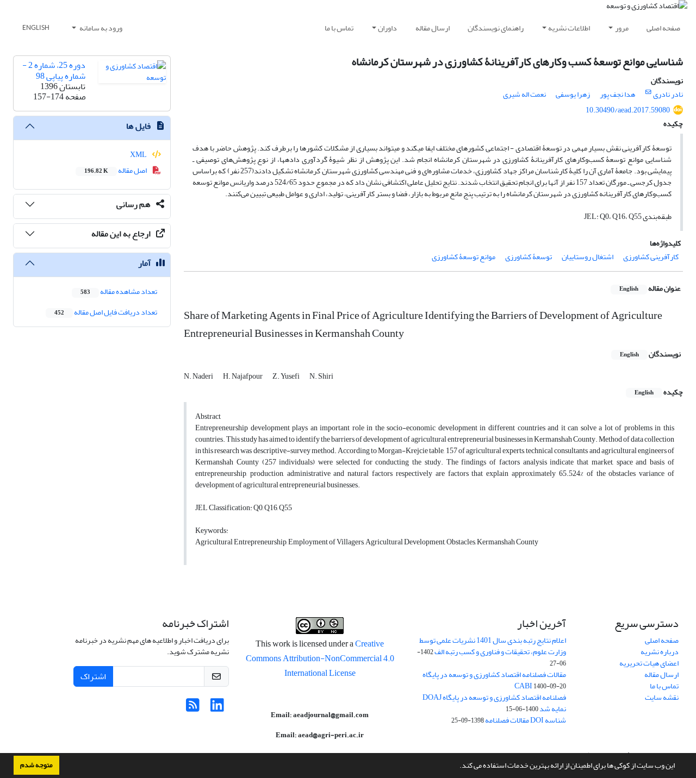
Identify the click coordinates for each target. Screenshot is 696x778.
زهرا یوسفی (573, 94)
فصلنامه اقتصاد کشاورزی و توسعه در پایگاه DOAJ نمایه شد (494, 703)
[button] (456, 766)
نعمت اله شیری (524, 94)
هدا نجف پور (617, 94)
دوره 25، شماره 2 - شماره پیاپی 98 (53, 70)
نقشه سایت (662, 697)
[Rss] (192, 708)
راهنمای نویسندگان (496, 28)
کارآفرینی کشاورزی (651, 256)
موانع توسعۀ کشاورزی (463, 256)
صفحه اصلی (663, 28)
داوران (387, 28)
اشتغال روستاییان (587, 256)
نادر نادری (668, 94)
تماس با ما (339, 28)
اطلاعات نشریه (569, 28)
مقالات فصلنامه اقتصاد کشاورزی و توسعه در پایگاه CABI (494, 680)
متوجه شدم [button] (36, 764)
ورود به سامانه (100, 28)
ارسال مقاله (432, 28)
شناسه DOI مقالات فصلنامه (525, 720)
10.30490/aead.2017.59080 (628, 110)
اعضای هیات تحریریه (649, 663)
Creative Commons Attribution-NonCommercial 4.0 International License (320, 658)
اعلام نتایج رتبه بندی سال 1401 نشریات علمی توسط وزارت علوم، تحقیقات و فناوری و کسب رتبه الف (492, 646)
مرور (622, 28)
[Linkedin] (217, 708)
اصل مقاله (116, 170)
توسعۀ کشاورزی (528, 256)
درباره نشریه (660, 651)
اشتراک (93, 676)
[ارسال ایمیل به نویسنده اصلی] (648, 92)
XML (139, 154)
